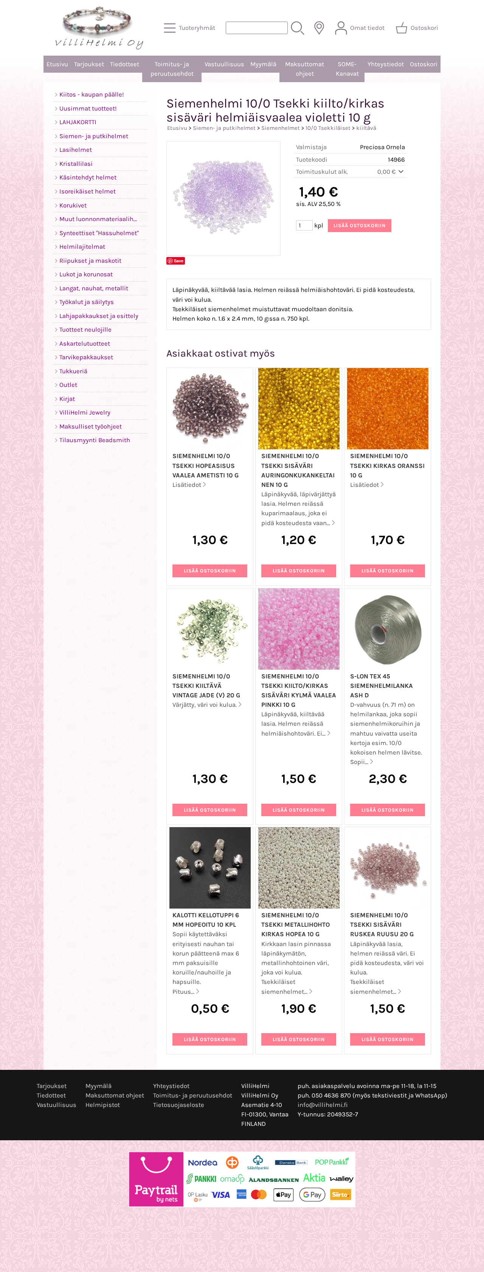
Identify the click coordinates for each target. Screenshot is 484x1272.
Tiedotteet (124, 64)
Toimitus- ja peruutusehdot (172, 69)
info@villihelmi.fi (323, 1104)
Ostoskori (423, 64)
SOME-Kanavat (347, 69)
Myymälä (263, 64)
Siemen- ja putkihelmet (224, 128)
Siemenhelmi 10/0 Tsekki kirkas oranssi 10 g (387, 465)
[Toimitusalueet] (319, 28)
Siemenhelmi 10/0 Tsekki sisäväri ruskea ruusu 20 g (382, 925)
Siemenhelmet (280, 128)
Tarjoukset (89, 64)
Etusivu (57, 64)
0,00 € (387, 171)
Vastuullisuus (224, 64)
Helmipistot (102, 1104)
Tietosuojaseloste (178, 1104)
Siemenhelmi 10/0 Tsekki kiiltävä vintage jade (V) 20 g (206, 686)
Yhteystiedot (386, 64)
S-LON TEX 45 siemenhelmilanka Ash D (381, 686)
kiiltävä (366, 128)
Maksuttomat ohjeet (304, 69)
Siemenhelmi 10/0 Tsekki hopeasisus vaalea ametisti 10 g (205, 465)
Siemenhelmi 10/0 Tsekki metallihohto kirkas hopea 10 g (295, 925)
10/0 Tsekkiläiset (328, 128)
